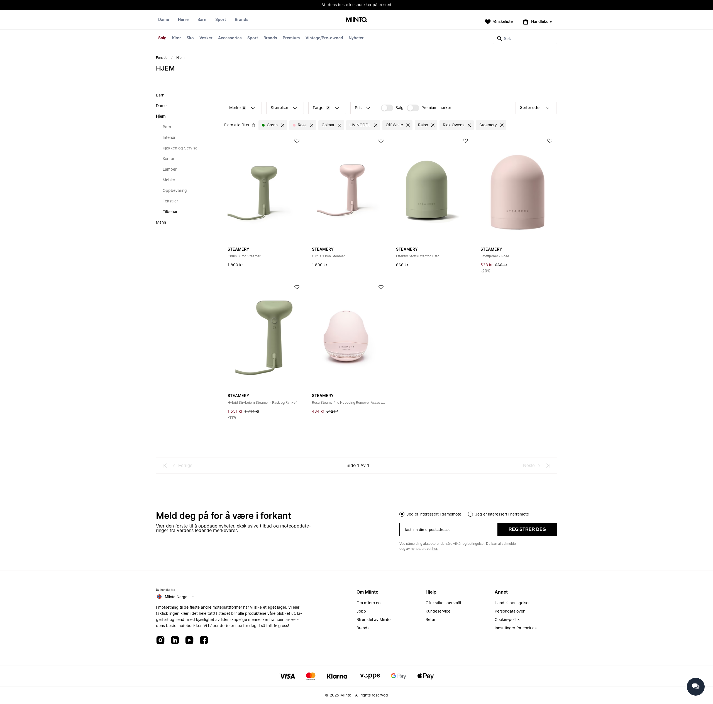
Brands (270, 38)
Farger (321, 108)
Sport (252, 38)
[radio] (401, 514)
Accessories (230, 38)
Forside (161, 57)
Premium (291, 38)
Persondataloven (510, 611)
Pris (358, 108)
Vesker (206, 38)
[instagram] (160, 640)
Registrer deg (527, 529)
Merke (237, 108)
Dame (163, 20)
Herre (183, 20)
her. (435, 548)
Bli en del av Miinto (373, 620)
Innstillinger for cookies (515, 628)
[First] (165, 465)
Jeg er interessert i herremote (502, 514)
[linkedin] (174, 640)
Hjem (161, 116)
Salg (162, 38)
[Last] (548, 465)
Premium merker (436, 108)
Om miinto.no (368, 603)
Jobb (361, 611)
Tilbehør (170, 212)
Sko (190, 38)
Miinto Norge (176, 596)
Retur (430, 620)
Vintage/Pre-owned (324, 38)
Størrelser (279, 108)
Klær (176, 38)
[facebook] (203, 640)
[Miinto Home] (356, 20)
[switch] (392, 108)
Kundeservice (438, 611)
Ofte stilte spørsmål (443, 603)
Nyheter (356, 38)
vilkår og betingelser (468, 543)
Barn (201, 20)
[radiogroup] (478, 514)
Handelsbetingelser (512, 603)
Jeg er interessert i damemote (434, 514)
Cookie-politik (507, 620)
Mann (161, 222)
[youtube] (189, 640)
